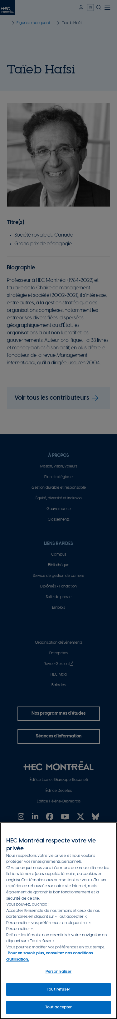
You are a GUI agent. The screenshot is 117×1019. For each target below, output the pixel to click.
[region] (58, 920)
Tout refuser (58, 989)
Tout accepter (58, 1007)
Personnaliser (59, 972)
